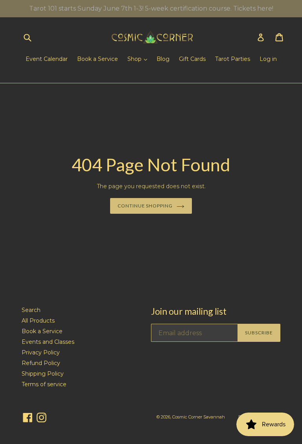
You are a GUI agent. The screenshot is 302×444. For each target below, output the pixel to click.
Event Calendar (47, 58)
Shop (135, 58)
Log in (268, 58)
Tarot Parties (232, 58)
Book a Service (97, 58)
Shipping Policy (43, 373)
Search (31, 310)
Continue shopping (145, 206)
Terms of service (44, 384)
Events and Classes (48, 341)
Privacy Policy (41, 352)
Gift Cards (192, 58)
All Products (38, 320)
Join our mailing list (188, 311)
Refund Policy (41, 363)
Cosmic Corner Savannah (198, 417)
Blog (163, 58)
